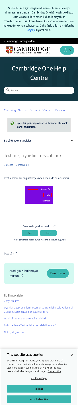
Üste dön (9, 253)
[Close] (72, 355)
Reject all (39, 388)
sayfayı (31, 30)
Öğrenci (46, 110)
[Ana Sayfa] (28, 50)
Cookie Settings (39, 378)
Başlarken (61, 110)
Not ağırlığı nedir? (14, 332)
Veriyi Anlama (11, 300)
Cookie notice (54, 371)
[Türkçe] (67, 50)
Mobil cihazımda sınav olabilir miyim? (25, 318)
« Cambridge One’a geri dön (19, 41)
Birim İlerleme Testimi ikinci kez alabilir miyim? (30, 325)
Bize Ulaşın (57, 273)
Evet (30, 233)
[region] (39, 377)
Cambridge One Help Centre (21, 110)
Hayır (48, 233)
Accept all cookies (39, 399)
